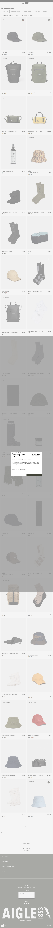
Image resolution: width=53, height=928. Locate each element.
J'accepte (34, 475)
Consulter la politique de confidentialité (19, 471)
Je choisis (19, 475)
